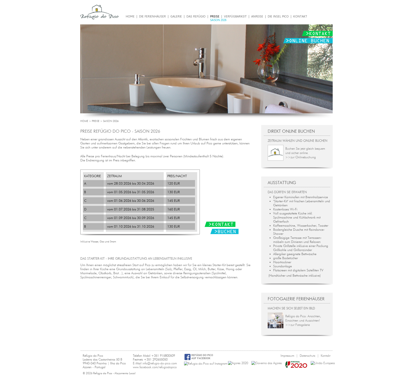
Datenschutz (307, 355)
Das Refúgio (196, 16)
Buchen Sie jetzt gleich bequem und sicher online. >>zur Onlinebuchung (305, 153)
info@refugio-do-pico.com (159, 363)
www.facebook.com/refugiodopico (155, 367)
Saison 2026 (218, 20)
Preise (214, 16)
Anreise (257, 16)
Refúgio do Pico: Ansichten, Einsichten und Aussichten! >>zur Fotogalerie (303, 320)
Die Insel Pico (278, 16)
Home (130, 16)
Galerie (176, 16)
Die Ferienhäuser (152, 16)
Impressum (287, 355)
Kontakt (300, 16)
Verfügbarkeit (235, 16)
